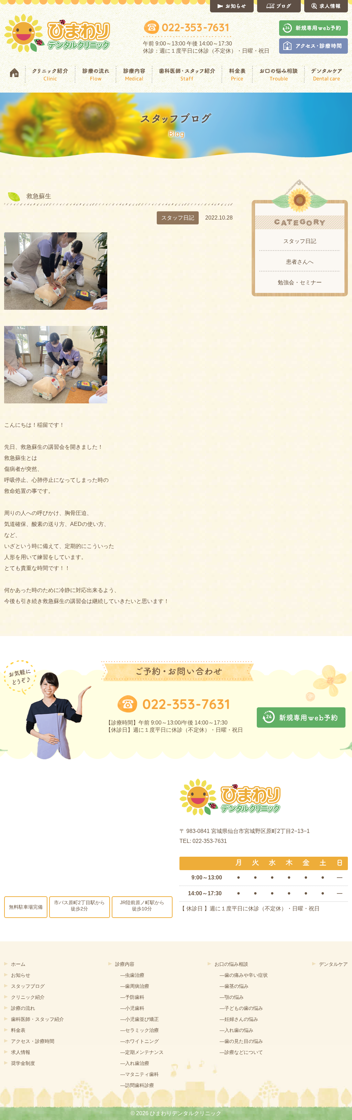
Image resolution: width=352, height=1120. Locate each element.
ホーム (18, 964)
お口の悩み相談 (231, 964)
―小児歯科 (132, 1008)
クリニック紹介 (28, 997)
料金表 (18, 1030)
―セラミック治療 (139, 1030)
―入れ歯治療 (134, 1063)
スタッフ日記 (299, 241)
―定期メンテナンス (142, 1052)
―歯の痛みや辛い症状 (244, 975)
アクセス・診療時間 (32, 1041)
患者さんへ (300, 262)
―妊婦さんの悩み (239, 1019)
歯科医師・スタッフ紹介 (37, 1019)
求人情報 (20, 1052)
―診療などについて (241, 1052)
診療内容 (124, 964)
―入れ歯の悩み (236, 1030)
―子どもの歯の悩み (241, 1008)
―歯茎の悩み (234, 986)
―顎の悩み (232, 997)
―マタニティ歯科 (139, 1074)
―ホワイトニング (139, 1041)
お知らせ (20, 975)
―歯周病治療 (134, 986)
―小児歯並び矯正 (139, 1019)
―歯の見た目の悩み (241, 1041)
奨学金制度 (23, 1063)
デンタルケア (333, 964)
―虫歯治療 (132, 975)
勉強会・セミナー (300, 282)
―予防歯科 (132, 997)
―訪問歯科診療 (137, 1085)
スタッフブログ (28, 986)
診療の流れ (23, 1008)
